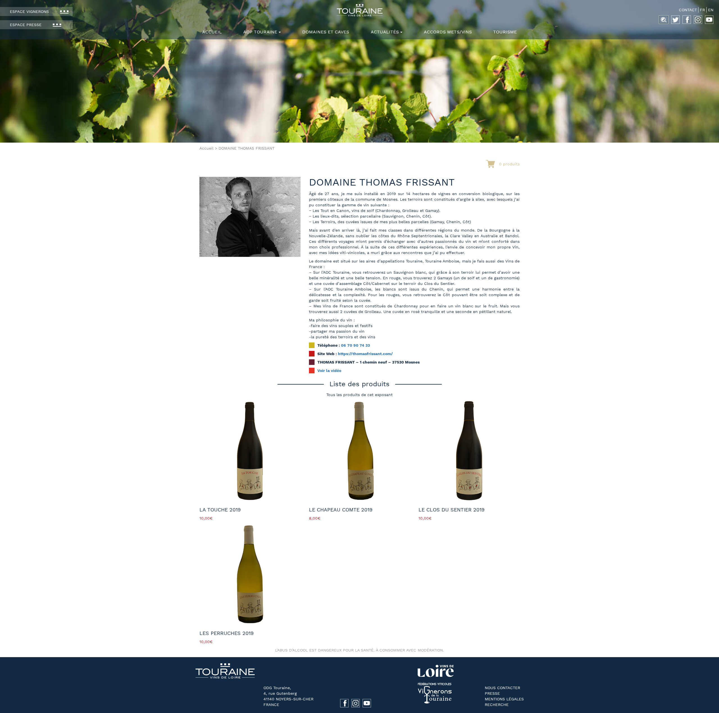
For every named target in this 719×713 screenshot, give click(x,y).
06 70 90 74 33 (355, 345)
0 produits (509, 164)
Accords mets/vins (448, 32)
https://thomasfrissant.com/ (365, 353)
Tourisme (505, 32)
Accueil (212, 32)
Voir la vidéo (329, 370)
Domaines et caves (325, 32)
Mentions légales (504, 699)
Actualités (385, 32)
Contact (688, 10)
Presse (492, 693)
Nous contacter (502, 687)
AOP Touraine (260, 32)
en (710, 10)
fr (702, 10)
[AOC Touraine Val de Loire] (359, 10)
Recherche (497, 704)
